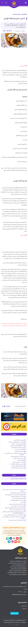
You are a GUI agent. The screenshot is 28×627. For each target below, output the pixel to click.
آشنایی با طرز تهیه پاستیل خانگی (10, 325)
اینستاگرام (12, 541)
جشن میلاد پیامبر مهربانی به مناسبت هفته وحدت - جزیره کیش (14, 453)
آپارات (17, 538)
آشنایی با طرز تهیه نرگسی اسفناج (19, 323)
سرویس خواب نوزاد (14, 478)
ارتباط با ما (23, 606)
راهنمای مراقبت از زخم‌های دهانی (17, 447)
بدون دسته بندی (16, 14)
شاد (20, 538)
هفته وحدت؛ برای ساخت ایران (18, 462)
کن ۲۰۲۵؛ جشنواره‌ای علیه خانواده (17, 496)
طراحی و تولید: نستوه (13, 624)
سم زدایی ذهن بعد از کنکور (19, 458)
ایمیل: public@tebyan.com (19, 594)
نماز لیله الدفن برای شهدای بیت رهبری (16, 504)
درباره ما (24, 609)
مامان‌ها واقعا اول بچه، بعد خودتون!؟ (17, 445)
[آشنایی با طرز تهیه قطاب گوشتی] (14, 40)
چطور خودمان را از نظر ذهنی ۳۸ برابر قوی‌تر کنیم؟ (14, 494)
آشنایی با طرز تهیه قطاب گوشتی (14, 18)
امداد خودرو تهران (22, 478)
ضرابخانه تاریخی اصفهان (19, 451)
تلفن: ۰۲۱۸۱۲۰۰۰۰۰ (22, 592)
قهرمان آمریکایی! (21, 460)
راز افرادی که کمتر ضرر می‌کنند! (18, 498)
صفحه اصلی (24, 14)
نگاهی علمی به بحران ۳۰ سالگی (18, 444)
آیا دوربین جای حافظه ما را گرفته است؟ (16, 464)
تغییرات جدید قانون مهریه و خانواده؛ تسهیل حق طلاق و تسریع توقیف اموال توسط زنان (13, 512)
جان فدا (22, 502)
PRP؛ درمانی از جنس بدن (19, 449)
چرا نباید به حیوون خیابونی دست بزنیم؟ (16, 442)
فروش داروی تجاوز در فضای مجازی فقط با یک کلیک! (14, 508)
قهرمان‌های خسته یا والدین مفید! (17, 506)
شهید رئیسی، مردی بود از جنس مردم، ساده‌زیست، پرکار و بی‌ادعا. (13, 490)
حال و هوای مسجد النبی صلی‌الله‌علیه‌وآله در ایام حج (14, 515)
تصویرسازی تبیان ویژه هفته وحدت (17, 468)
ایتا (19, 541)
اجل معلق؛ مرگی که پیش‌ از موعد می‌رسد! (16, 520)
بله (7, 538)
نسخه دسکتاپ (14, 613)
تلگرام (9, 541)
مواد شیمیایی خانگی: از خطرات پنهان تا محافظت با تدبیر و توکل (13, 517)
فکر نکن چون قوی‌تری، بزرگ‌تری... (17, 466)
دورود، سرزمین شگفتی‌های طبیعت (17, 500)
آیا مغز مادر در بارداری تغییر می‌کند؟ (17, 456)
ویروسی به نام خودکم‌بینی (19, 440)
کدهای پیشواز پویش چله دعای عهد (17, 493)
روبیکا (14, 538)
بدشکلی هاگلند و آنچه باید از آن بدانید (16, 510)
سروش (10, 538)
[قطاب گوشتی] (23, 66)
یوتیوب (15, 541)
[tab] (14, 434)
